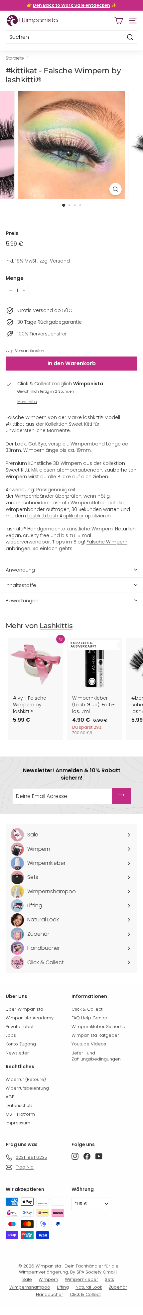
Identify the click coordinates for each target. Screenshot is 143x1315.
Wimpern (48, 1279)
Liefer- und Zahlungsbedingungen (96, 1056)
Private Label (19, 1026)
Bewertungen (22, 600)
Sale (27, 1279)
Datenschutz (19, 1105)
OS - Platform (20, 1114)
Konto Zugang (21, 1044)
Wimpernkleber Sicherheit (100, 1026)
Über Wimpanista (24, 1009)
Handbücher (49, 1294)
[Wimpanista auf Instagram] (75, 1156)
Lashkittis (56, 625)
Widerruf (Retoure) (26, 1079)
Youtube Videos (89, 1044)
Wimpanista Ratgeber (95, 1035)
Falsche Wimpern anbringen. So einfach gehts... (66, 545)
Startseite (15, 58)
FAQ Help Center (89, 1018)
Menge (15, 278)
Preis (12, 233)
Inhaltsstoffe (21, 585)
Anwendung (20, 569)
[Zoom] (115, 189)
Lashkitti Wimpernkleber (78, 502)
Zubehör (118, 1287)
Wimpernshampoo (29, 1287)
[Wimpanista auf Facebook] (86, 1156)
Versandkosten (29, 350)
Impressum (18, 1123)
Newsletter (17, 1053)
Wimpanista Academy (30, 1018)
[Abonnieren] (121, 796)
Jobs (11, 1035)
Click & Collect (87, 1009)
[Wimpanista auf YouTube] (98, 1156)
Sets (109, 1279)
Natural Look (88, 1287)
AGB (10, 1097)
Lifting (63, 1287)
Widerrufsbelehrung (27, 1088)
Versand (60, 261)
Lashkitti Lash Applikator (55, 515)
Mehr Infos (27, 401)
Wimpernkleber (81, 1279)
